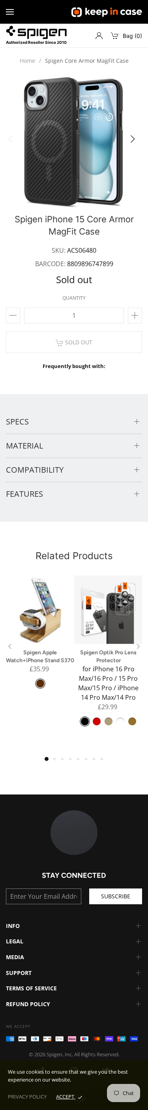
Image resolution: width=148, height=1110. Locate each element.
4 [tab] (73, 762)
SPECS (17, 421)
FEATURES (24, 493)
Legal (14, 941)
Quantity (74, 298)
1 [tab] (48, 761)
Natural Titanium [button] (108, 721)
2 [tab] (57, 762)
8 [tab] (105, 762)
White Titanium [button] (120, 721)
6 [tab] (89, 762)
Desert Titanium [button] (132, 721)
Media (15, 957)
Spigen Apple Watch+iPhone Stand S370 (40, 656)
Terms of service (31, 988)
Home (27, 60)
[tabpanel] (40, 636)
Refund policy (28, 1004)
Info (13, 926)
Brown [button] (40, 683)
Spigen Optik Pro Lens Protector (108, 656)
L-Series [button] (97, 721)
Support (19, 973)
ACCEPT (65, 1096)
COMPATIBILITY (35, 469)
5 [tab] (81, 762)
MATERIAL (24, 445)
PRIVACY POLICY (27, 1096)
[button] (135, 141)
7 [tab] (97, 762)
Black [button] (85, 721)
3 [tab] (65, 762)
